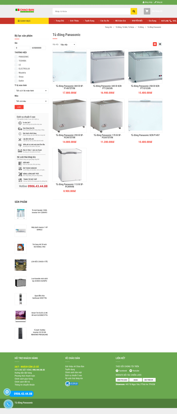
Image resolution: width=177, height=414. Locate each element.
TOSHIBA (22, 61)
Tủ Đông (142, 27)
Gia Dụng (152, 21)
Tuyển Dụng (89, 21)
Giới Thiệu (74, 21)
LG (20, 65)
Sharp (21, 77)
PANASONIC (24, 57)
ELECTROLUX (24, 68)
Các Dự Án (104, 21)
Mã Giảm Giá (120, 21)
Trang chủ (109, 27)
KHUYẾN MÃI (137, 21)
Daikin (21, 81)
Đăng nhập (148, 2)
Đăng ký (159, 2)
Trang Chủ (60, 21)
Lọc (19, 107)
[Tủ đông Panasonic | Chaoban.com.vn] (25, 10)
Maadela (22, 72)
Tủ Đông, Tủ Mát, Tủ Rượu (126, 27)
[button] (153, 11)
